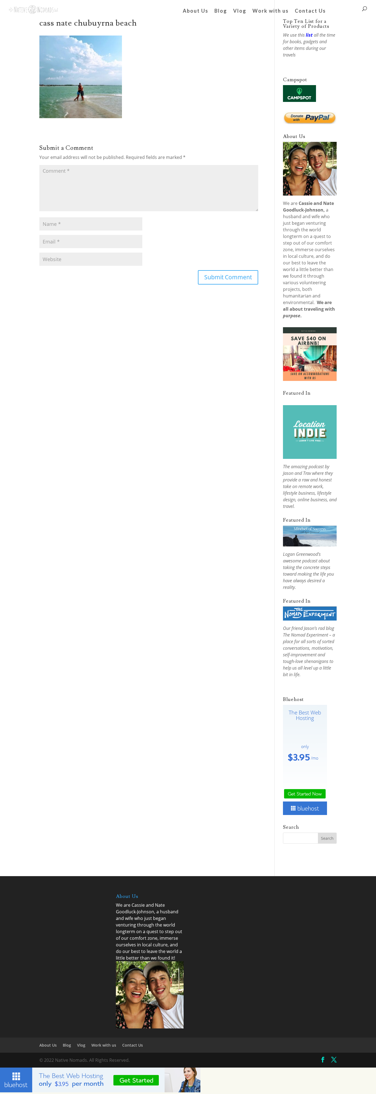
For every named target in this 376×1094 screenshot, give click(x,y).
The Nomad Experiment (305, 635)
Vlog (239, 11)
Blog (220, 11)
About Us (195, 11)
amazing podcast (307, 467)
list (309, 35)
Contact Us (310, 11)
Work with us (270, 11)
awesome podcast (300, 561)
